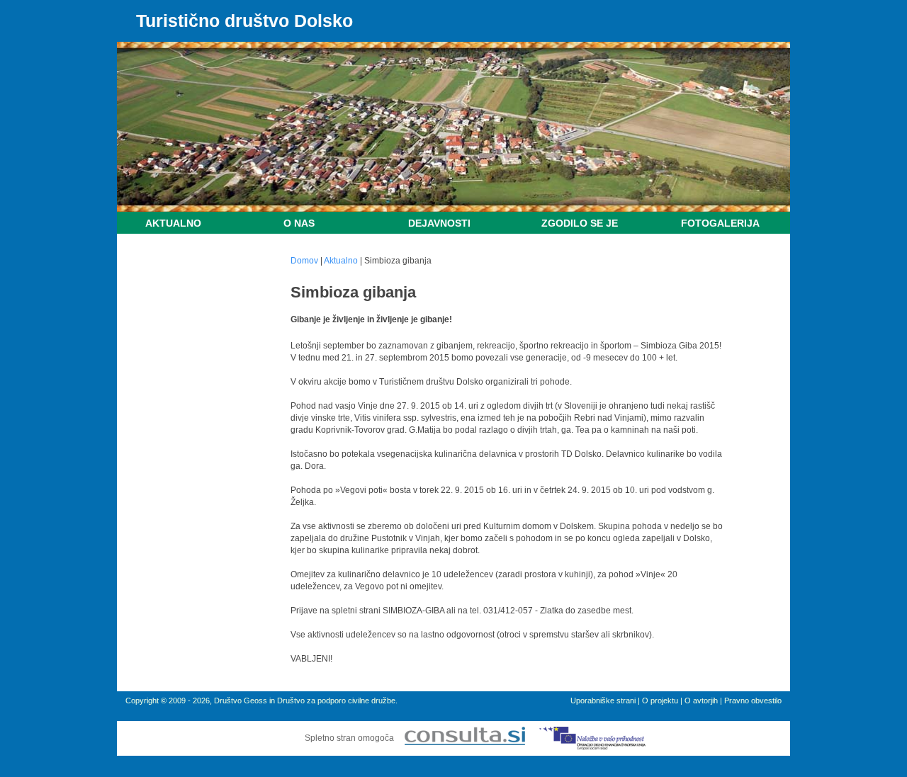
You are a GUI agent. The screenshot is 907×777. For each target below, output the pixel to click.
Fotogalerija (720, 223)
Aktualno (173, 223)
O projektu (660, 700)
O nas (299, 223)
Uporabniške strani (603, 700)
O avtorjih (701, 700)
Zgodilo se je (579, 223)
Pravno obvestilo (753, 700)
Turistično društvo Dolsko (244, 20)
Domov (304, 261)
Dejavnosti (439, 223)
